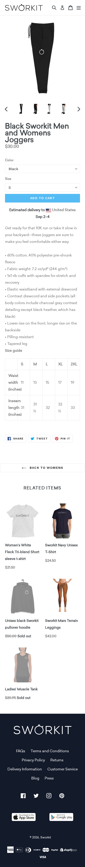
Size (8, 179)
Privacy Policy (33, 760)
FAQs (20, 751)
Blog (35, 778)
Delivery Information (24, 769)
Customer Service (62, 769)
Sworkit (45, 837)
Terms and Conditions (50, 751)
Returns (56, 760)
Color (9, 160)
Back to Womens (46, 467)
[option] (21, 109)
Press (49, 778)
